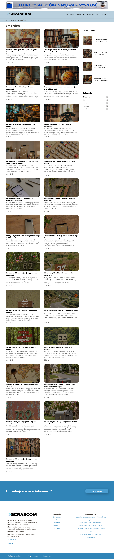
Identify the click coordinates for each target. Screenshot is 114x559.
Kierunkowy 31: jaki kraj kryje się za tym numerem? (100, 66)
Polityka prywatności (15, 556)
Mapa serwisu (33, 556)
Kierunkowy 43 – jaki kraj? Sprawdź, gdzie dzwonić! (101, 40)
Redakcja (11, 540)
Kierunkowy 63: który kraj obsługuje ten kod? (61, 310)
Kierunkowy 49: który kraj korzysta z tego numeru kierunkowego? (59, 386)
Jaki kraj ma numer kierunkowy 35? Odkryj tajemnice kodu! (100, 53)
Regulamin (47, 556)
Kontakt (10, 543)
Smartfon (90, 14)
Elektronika (71, 14)
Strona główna (11, 20)
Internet (104, 14)
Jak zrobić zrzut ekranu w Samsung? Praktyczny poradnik (19, 200)
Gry (97, 14)
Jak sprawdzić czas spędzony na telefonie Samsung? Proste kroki (22, 162)
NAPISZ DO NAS (97, 491)
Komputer (81, 14)
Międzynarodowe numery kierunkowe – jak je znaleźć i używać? (100, 79)
